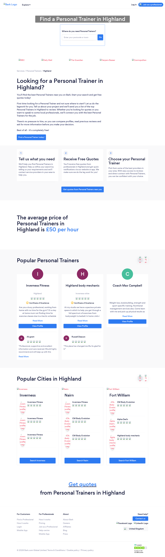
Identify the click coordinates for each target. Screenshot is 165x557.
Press (65, 534)
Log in (134, 4)
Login (19, 526)
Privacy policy (87, 550)
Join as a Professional (48, 526)
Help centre (44, 530)
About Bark (68, 519)
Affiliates (67, 526)
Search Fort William (127, 460)
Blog (65, 530)
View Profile (37, 326)
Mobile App (22, 530)
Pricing (42, 523)
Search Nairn (82, 460)
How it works (22, 523)
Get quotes (83, 484)
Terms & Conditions (56, 550)
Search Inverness (37, 460)
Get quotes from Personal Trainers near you (82, 189)
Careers (66, 523)
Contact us (140, 518)
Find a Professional (25, 519)
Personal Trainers (33, 71)
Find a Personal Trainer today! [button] (31, 137)
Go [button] (100, 37)
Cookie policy (73, 550)
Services (20, 71)
